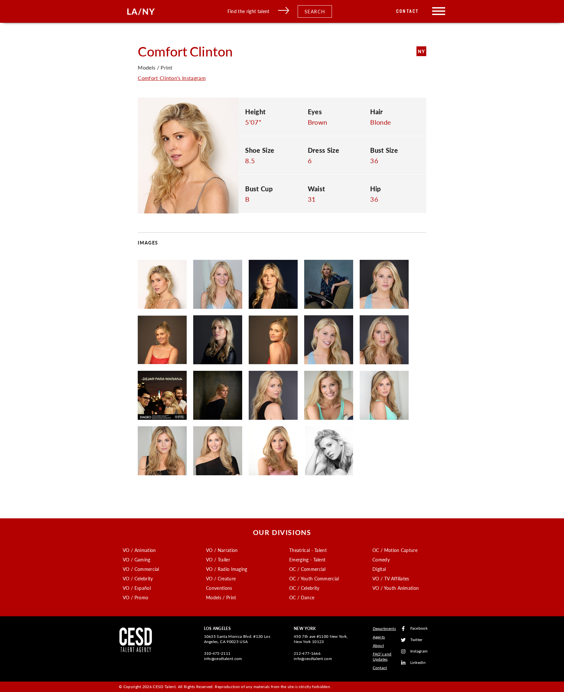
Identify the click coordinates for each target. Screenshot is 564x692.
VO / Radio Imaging (226, 569)
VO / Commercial (141, 569)
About (378, 645)
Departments (384, 628)
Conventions (219, 588)
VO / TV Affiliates (390, 578)
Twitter (416, 639)
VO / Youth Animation (395, 588)
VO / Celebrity (138, 578)
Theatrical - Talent (308, 550)
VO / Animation (139, 550)
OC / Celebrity (304, 588)
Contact (407, 11)
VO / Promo (135, 597)
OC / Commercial (307, 569)
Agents (379, 637)
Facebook (419, 628)
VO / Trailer (218, 559)
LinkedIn (418, 662)
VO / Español (137, 588)
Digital (379, 569)
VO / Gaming (136, 559)
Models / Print (221, 597)
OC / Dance (301, 597)
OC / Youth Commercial (314, 578)
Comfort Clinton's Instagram (172, 78)
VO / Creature (221, 578)
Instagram (419, 651)
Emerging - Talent (307, 559)
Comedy (381, 559)
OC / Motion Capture (394, 550)
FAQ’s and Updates (382, 656)
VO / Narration (222, 550)
